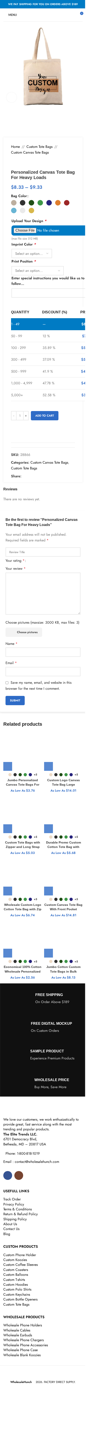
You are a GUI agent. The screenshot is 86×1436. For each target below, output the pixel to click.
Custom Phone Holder (19, 1254)
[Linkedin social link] (40, 476)
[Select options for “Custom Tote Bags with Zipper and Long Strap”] (7, 828)
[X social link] (29, 476)
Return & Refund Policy (20, 1214)
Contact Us (11, 1228)
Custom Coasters (15, 1269)
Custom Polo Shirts (17, 1289)
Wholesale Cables (16, 1330)
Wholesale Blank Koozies (22, 1355)
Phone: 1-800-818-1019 (23, 1153)
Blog (6, 1233)
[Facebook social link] (24, 476)
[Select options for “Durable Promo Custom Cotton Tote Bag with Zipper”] (48, 828)
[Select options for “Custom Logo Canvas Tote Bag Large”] (48, 766)
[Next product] (24, 162)
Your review (16, 568)
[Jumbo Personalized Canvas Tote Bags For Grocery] (22, 751)
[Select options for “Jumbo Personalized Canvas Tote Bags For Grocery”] (7, 766)
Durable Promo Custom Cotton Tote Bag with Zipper (63, 847)
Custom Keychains (16, 1294)
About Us (10, 1224)
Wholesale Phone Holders (22, 1325)
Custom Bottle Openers (20, 1299)
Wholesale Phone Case (20, 1349)
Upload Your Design (28, 220)
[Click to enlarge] (12, 97)
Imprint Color (23, 244)
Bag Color (19, 195)
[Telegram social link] (45, 476)
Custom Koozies (15, 1259)
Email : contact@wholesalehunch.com (31, 1161)
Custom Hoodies (15, 1284)
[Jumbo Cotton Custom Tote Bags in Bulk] (63, 938)
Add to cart (44, 415)
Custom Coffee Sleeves (20, 1264)
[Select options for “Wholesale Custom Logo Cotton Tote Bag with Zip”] (7, 891)
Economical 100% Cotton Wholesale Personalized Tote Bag (22, 971)
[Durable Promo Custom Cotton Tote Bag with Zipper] (63, 813)
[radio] (14, 203)
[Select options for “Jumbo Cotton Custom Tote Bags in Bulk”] (48, 953)
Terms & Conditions (17, 1209)
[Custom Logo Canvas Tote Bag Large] (63, 751)
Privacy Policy (13, 1204)
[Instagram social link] (18, 1175)
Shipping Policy (15, 1219)
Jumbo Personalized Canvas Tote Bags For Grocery (22, 784)
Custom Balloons (15, 1274)
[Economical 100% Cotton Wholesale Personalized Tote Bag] (22, 938)
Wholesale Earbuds (17, 1335)
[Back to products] (19, 162)
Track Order (12, 1199)
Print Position (23, 261)
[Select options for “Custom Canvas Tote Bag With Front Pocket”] (48, 891)
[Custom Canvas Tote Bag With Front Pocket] (63, 876)
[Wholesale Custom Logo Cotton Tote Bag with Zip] (22, 876)
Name (11, 643)
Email (11, 662)
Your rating (15, 560)
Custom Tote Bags (39, 146)
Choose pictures (27, 632)
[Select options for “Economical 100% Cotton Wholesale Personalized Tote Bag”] (7, 953)
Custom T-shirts (14, 1279)
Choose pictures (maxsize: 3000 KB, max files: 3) (42, 622)
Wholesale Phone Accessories (25, 1345)
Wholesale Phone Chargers (23, 1340)
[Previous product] (13, 162)
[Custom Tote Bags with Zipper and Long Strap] (22, 813)
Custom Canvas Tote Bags (30, 152)
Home (15, 146)
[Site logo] (43, 14)
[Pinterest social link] (34, 476)
